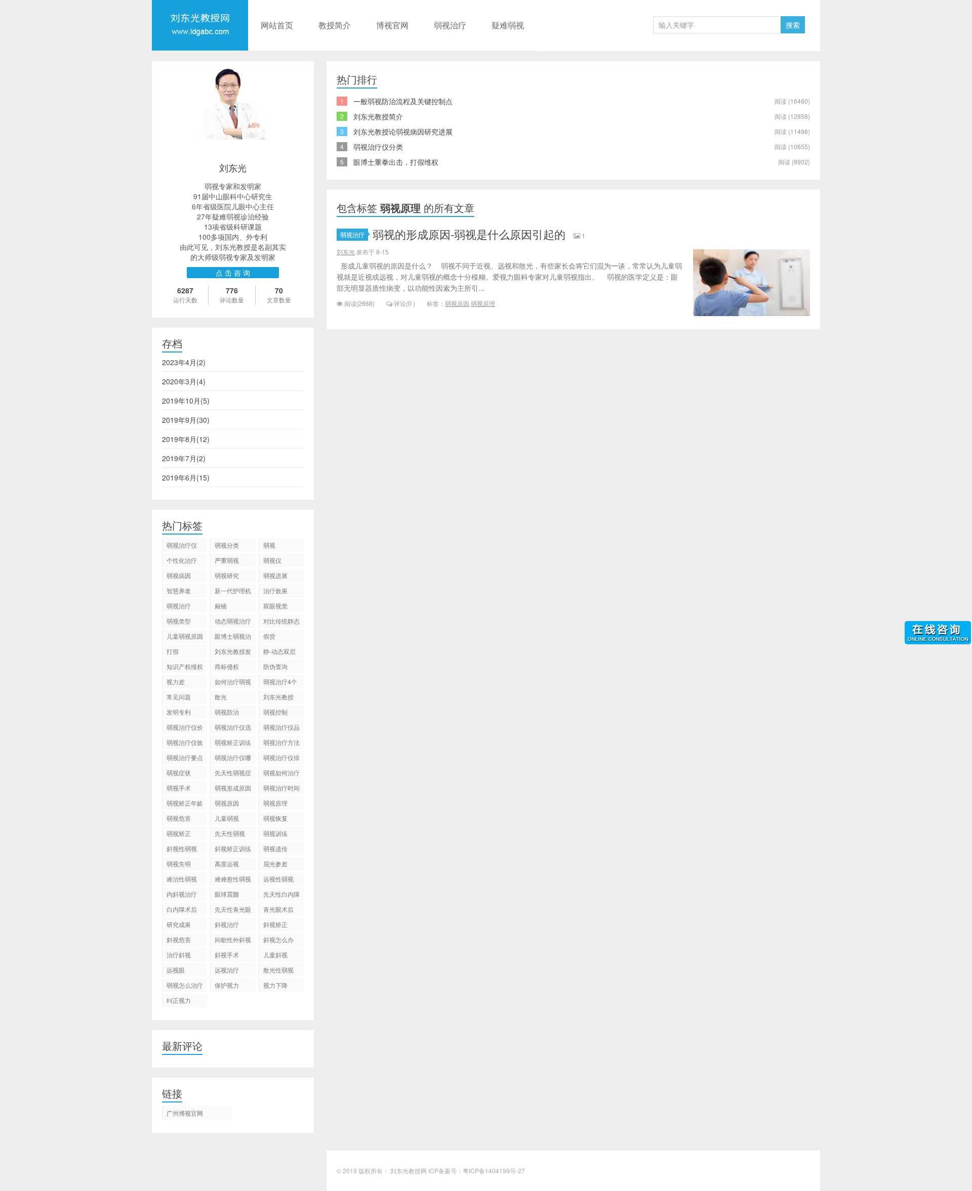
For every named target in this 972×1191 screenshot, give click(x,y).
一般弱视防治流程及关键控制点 (403, 101)
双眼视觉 (275, 605)
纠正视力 (179, 1000)
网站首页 (277, 25)
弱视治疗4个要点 (280, 683)
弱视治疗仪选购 (233, 728)
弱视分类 (227, 545)
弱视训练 (275, 833)
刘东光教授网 (200, 49)
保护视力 (227, 985)
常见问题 (179, 696)
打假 (173, 651)
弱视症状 (179, 772)
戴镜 (221, 605)
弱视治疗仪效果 (185, 743)
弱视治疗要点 (185, 757)
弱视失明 (179, 863)
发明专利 (179, 712)
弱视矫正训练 (233, 742)
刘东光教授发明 (233, 652)
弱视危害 (179, 818)
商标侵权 (227, 666)
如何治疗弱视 (233, 681)
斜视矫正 (275, 924)
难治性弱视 (182, 878)
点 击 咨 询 (233, 273)
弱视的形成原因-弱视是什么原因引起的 (469, 234)
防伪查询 (275, 666)
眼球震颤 (227, 894)
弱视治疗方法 (281, 742)
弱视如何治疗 (281, 772)
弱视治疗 (450, 25)
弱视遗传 (275, 848)
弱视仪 (272, 560)
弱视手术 (179, 787)
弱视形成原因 (233, 787)
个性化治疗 (182, 560)
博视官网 (392, 25)
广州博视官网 (185, 1113)
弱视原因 (457, 303)
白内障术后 (182, 909)
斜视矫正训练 (233, 848)
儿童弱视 (227, 818)
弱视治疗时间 (281, 787)
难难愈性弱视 (233, 878)
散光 (221, 696)
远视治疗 (227, 969)
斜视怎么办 (278, 939)
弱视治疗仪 (182, 545)
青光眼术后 (278, 909)
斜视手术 (227, 954)
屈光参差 (275, 863)
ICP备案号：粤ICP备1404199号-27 (476, 1170)
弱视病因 (179, 575)
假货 (269, 636)
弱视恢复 (275, 818)
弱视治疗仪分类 (378, 147)
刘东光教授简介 (378, 116)
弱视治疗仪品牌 (281, 728)
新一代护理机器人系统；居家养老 (233, 592)
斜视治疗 (227, 924)
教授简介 (334, 25)
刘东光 (346, 251)
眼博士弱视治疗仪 (233, 637)
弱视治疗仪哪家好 (233, 759)
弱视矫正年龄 (185, 803)
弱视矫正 (179, 833)
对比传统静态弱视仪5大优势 (281, 622)
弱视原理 (483, 303)
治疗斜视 (179, 954)
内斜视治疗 (182, 894)
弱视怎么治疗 (185, 985)
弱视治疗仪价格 (185, 728)
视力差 (176, 681)
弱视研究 (227, 575)
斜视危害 (179, 939)
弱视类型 (179, 620)
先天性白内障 (281, 894)
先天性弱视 (230, 833)
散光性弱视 (278, 969)
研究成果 (179, 924)
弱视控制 (275, 712)
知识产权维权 (185, 666)
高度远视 (227, 863)
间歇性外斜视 (233, 939)
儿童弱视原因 (185, 636)
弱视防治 (227, 712)
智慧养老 (179, 590)
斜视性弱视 (182, 848)
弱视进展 (275, 575)
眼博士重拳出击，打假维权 (395, 162)
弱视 (269, 545)
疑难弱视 (508, 25)
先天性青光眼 (233, 909)
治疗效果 (275, 590)
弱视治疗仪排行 (281, 759)
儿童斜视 (275, 954)
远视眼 (176, 969)
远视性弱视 (278, 878)
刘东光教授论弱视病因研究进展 (403, 131)
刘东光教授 (278, 696)
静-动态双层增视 (279, 652)
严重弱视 (227, 560)
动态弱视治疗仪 (233, 622)
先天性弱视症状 (233, 774)
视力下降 (275, 985)
